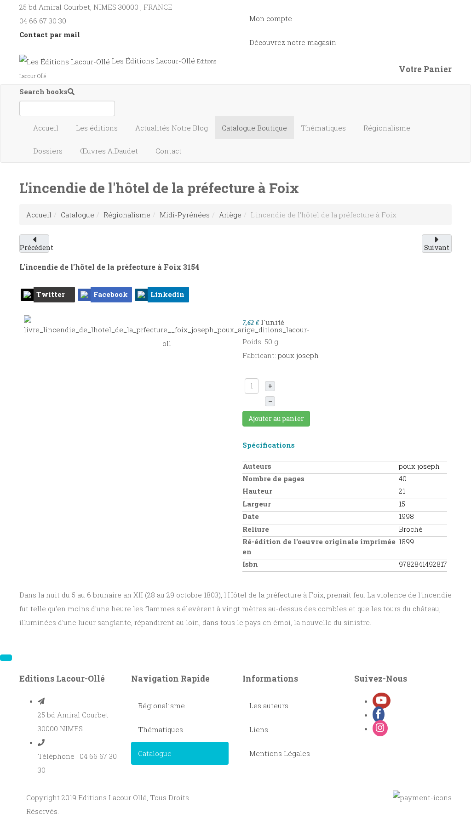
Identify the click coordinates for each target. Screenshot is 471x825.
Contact (169, 150)
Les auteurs (268, 705)
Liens (258, 729)
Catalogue (254, 127)
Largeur (256, 503)
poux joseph (298, 355)
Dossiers (48, 150)
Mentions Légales (279, 753)
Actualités (171, 127)
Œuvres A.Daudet (110, 150)
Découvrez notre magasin (292, 42)
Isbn (250, 564)
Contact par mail (49, 34)
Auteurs (256, 466)
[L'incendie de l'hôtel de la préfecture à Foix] (167, 331)
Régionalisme (387, 127)
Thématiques (324, 127)
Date (250, 516)
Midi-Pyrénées (185, 214)
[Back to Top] (6, 657)
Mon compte (270, 18)
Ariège (230, 214)
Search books (43, 91)
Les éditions (98, 127)
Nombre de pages (273, 478)
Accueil (46, 127)
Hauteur (257, 490)
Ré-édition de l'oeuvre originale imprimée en (319, 546)
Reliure (255, 529)
